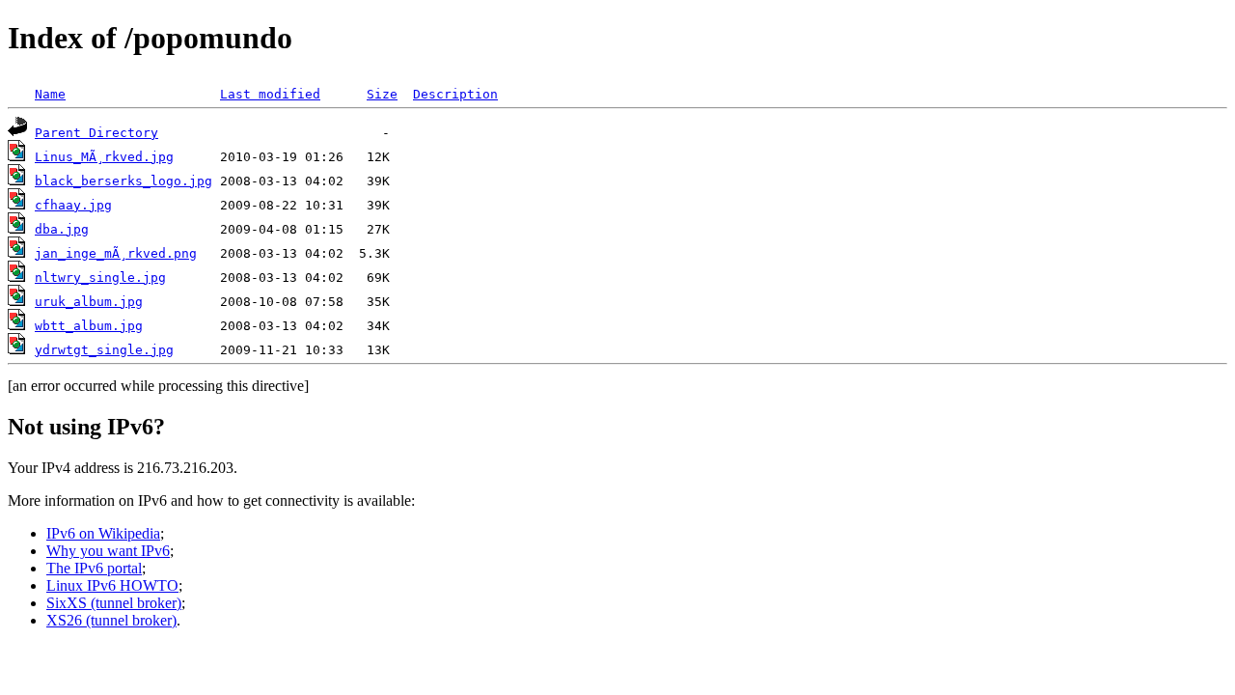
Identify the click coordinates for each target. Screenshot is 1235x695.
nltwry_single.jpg (100, 277)
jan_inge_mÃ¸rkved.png (116, 253)
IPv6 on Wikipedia (103, 533)
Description (455, 94)
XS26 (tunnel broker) (111, 620)
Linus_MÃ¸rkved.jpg (104, 157)
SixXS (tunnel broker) (113, 603)
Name (50, 94)
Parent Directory (96, 132)
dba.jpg (62, 229)
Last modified (270, 94)
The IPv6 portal (94, 568)
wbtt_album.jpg (89, 326)
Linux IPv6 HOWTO (112, 585)
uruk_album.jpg (89, 301)
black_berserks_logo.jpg (123, 181)
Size (382, 94)
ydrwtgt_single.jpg (104, 350)
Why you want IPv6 (108, 550)
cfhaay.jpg (73, 205)
